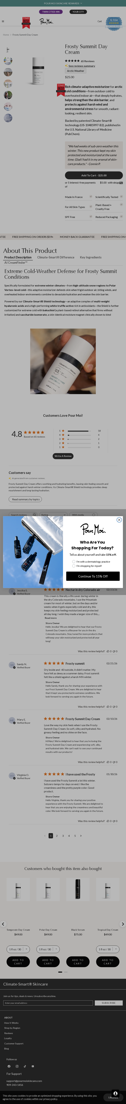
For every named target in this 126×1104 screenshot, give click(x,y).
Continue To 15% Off (93, 576)
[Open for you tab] (115, 1093)
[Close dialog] (119, 519)
